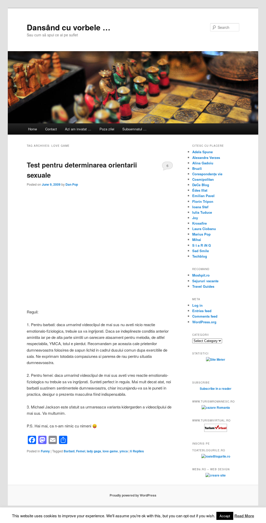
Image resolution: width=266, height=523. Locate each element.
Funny (45, 451)
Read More (244, 516)
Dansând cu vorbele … (68, 27)
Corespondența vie (207, 173)
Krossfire (199, 223)
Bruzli (197, 168)
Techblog (199, 256)
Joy (195, 217)
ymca (123, 451)
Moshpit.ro (201, 275)
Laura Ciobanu (204, 228)
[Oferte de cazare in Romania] (216, 407)
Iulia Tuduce (202, 212)
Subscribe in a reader (215, 388)
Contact (51, 128)
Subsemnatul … (134, 128)
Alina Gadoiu (202, 162)
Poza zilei (106, 128)
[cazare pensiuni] (215, 430)
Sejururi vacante (205, 280)
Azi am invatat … (78, 128)
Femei (80, 451)
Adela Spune (202, 151)
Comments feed (204, 316)
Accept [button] (225, 515)
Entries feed (201, 310)
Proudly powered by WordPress (133, 495)
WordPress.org (204, 321)
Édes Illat (199, 190)
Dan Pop (71, 184)
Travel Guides (203, 286)
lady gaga (94, 451)
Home (32, 128)
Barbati (69, 451)
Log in (197, 305)
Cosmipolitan (203, 179)
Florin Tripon (202, 201)
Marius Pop (201, 234)
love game (110, 451)
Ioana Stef (200, 206)
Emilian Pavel (203, 195)
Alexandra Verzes (206, 157)
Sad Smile (200, 250)
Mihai (196, 239)
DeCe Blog (200, 184)
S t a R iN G (201, 245)
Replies (137, 451)
